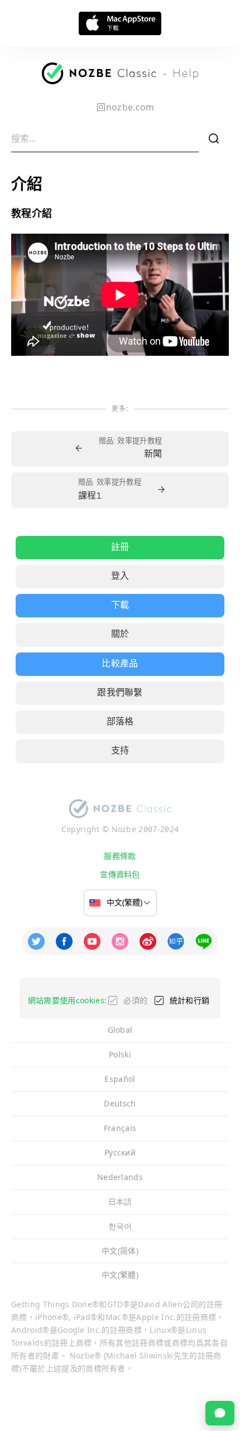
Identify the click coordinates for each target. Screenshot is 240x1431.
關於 (120, 634)
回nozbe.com (125, 107)
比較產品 (120, 664)
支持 (120, 751)
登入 (120, 576)
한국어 (120, 1226)
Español (119, 1079)
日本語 (120, 1201)
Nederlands (120, 1177)
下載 (120, 605)
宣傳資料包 (120, 874)
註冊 (120, 547)
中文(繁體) (120, 1274)
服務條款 (120, 855)
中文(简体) (120, 1250)
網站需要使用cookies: (67, 1000)
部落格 (120, 722)
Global (120, 1029)
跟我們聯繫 (120, 693)
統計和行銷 (190, 1000)
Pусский (120, 1152)
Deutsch (120, 1103)
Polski (120, 1054)
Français (120, 1128)
